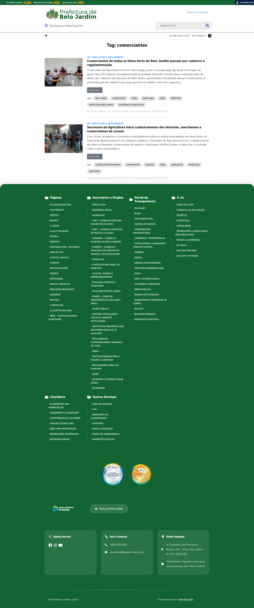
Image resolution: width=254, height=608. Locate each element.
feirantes (150, 165)
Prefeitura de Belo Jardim (101, 105)
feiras (134, 98)
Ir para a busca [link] (19, 3)
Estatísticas (183, 220)
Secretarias (98, 388)
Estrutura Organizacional (149, 268)
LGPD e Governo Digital (147, 279)
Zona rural (94, 171)
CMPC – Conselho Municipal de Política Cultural (107, 231)
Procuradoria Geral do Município (105, 367)
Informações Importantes (64, 434)
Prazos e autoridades (188, 240)
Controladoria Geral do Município (105, 266)
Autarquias (98, 215)
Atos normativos (143, 219)
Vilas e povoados (59, 231)
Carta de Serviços (102, 404)
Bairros (54, 220)
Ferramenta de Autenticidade (99, 416)
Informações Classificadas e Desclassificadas (191, 233)
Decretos (182, 215)
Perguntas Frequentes (62, 289)
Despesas (139, 252)
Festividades (56, 279)
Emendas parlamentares (147, 263)
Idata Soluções (185, 599)
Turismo (54, 273)
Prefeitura (176, 98)
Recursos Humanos (144, 314)
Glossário (55, 295)
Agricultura (99, 205)
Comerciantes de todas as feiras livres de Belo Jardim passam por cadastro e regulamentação (146, 63)
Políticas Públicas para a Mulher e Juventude (105, 358)
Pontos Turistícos (60, 284)
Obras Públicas (142, 289)
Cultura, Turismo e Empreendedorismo (102, 275)
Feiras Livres (148, 98)
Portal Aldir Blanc (102, 429)
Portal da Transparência (106, 434)
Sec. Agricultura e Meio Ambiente (105, 57)
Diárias (138, 258)
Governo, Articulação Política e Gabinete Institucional (104, 317)
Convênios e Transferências (149, 238)
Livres (162, 98)
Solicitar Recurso (187, 250)
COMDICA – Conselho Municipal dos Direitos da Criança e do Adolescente (105, 250)
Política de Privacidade (111, 508)
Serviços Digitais (59, 268)
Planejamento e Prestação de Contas (150, 302)
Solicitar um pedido (187, 256)
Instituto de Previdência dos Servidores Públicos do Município (107, 330)
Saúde (95, 374)
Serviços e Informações (66, 25)
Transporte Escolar (103, 439)
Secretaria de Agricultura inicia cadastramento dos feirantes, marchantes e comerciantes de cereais (144, 129)
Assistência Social (102, 210)
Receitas (138, 309)
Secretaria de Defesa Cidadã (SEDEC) (107, 381)
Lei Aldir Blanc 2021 (179, 35)
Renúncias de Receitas (146, 319)
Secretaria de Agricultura (131, 105)
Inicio (137, 273)
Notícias (54, 300)
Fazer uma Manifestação (63, 429)
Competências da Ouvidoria (65, 418)
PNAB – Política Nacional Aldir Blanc (63, 317)
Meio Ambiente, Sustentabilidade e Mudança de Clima (106, 342)
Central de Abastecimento (108, 165)
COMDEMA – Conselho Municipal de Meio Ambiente (106, 240)
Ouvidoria (97, 423)
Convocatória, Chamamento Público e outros (149, 245)
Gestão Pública (100, 309)
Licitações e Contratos (147, 284)
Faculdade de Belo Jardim (106, 291)
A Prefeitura (56, 305)
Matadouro (194, 165)
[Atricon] (64, 508)
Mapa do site (56, 252)
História (54, 236)
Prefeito (54, 215)
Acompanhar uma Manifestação (59, 406)
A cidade (54, 226)
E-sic (94, 409)
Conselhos (98, 259)
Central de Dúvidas (145, 224)
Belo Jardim (101, 98)
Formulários (184, 226)
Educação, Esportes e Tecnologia (103, 284)
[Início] (46, 35)
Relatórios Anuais (59, 439)
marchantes (177, 165)
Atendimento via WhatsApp (64, 413)
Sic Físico (182, 245)
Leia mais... (95, 90)
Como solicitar (185, 205)
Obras (95, 351)
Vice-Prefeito (199, 35)
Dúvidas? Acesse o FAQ (62, 423)
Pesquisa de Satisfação (146, 295)
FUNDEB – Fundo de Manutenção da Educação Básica (105, 300)
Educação (140, 208)
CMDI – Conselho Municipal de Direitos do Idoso (106, 222)
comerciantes (119, 98)
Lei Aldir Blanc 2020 (61, 310)
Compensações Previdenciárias (142, 231)
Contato (54, 263)
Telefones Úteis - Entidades (65, 247)
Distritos (55, 242)
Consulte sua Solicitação (191, 210)
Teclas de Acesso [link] (47, 3)
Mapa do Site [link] (74, 3)
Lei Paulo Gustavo (59, 258)
